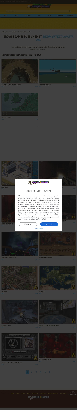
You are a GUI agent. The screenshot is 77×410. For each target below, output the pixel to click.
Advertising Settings (30, 217)
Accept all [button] (49, 224)
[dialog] (38, 205)
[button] (38, 229)
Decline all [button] (27, 224)
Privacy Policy (42, 219)
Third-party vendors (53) (36, 206)
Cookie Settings (32, 219)
